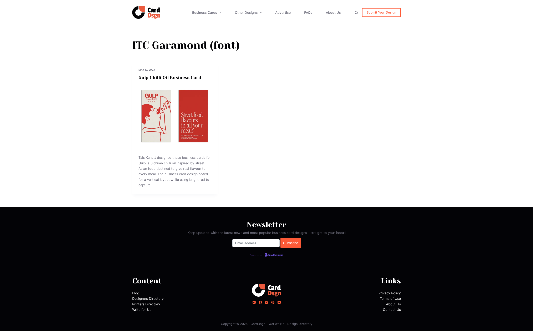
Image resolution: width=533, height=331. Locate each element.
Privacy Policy (390, 293)
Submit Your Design (381, 12)
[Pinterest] (272, 302)
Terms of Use (390, 298)
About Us (333, 12)
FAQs (308, 12)
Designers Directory (148, 298)
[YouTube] (279, 302)
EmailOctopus (275, 255)
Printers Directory (146, 304)
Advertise (283, 12)
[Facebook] (260, 302)
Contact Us (392, 309)
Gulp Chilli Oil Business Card (169, 77)
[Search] (356, 12)
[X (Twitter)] (266, 302)
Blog (135, 293)
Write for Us (141, 309)
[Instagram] (254, 302)
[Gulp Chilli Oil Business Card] (175, 117)
